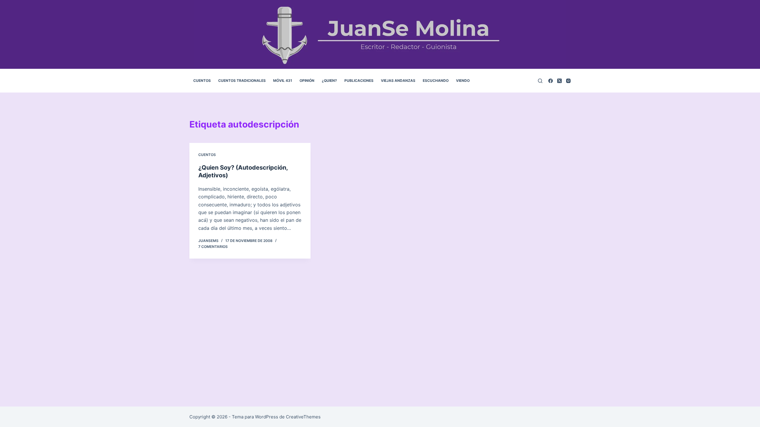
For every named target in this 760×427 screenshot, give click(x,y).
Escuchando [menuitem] (436, 80)
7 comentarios (213, 246)
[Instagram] (568, 81)
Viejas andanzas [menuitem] (398, 80)
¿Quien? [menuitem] (329, 80)
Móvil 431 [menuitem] (282, 80)
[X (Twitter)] (559, 81)
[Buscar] (540, 81)
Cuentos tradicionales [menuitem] (242, 80)
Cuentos (207, 154)
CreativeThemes (303, 417)
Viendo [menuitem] (463, 80)
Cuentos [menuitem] (202, 80)
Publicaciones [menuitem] (358, 80)
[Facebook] (550, 81)
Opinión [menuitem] (307, 80)
